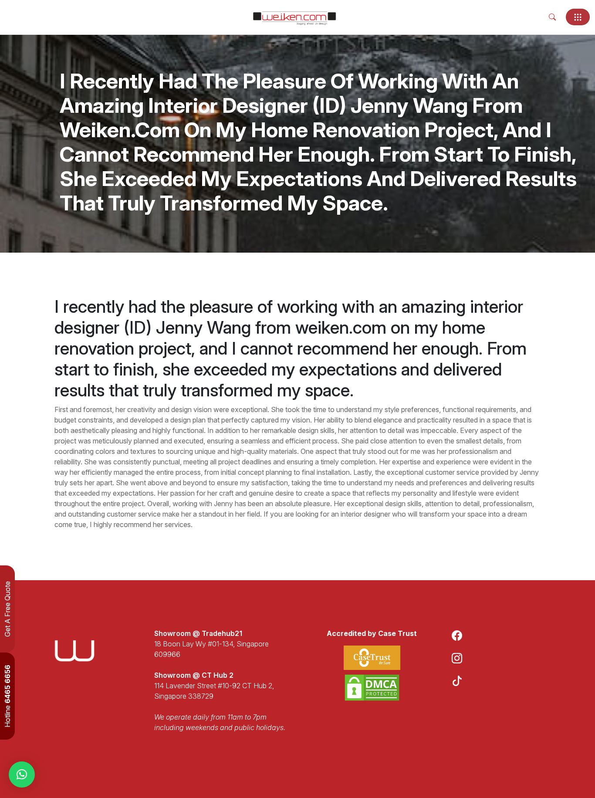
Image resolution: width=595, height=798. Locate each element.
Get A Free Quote (7, 609)
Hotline (7, 696)
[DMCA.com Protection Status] (372, 687)
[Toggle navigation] (578, 17)
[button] (22, 774)
